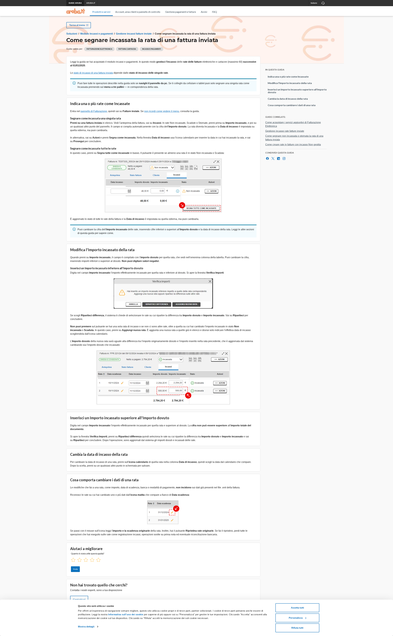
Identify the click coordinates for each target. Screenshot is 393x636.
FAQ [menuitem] (214, 11)
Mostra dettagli (86, 626)
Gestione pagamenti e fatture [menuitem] (180, 11)
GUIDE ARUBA (75, 3)
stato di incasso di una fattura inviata (93, 73)
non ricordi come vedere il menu (161, 111)
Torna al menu (77, 24)
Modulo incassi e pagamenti (96, 33)
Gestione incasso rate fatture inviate (284, 131)
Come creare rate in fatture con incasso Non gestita (293, 144)
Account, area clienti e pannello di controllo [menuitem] (137, 11)
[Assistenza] (323, 3)
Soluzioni (71, 33)
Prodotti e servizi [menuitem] (101, 11)
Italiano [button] (314, 3)
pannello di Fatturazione (94, 111)
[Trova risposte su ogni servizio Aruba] (75, 11)
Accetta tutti (297, 607)
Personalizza (296, 618)
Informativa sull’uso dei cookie (125, 614)
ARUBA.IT (90, 3)
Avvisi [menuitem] (204, 11)
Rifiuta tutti (297, 627)
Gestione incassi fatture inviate (134, 33)
